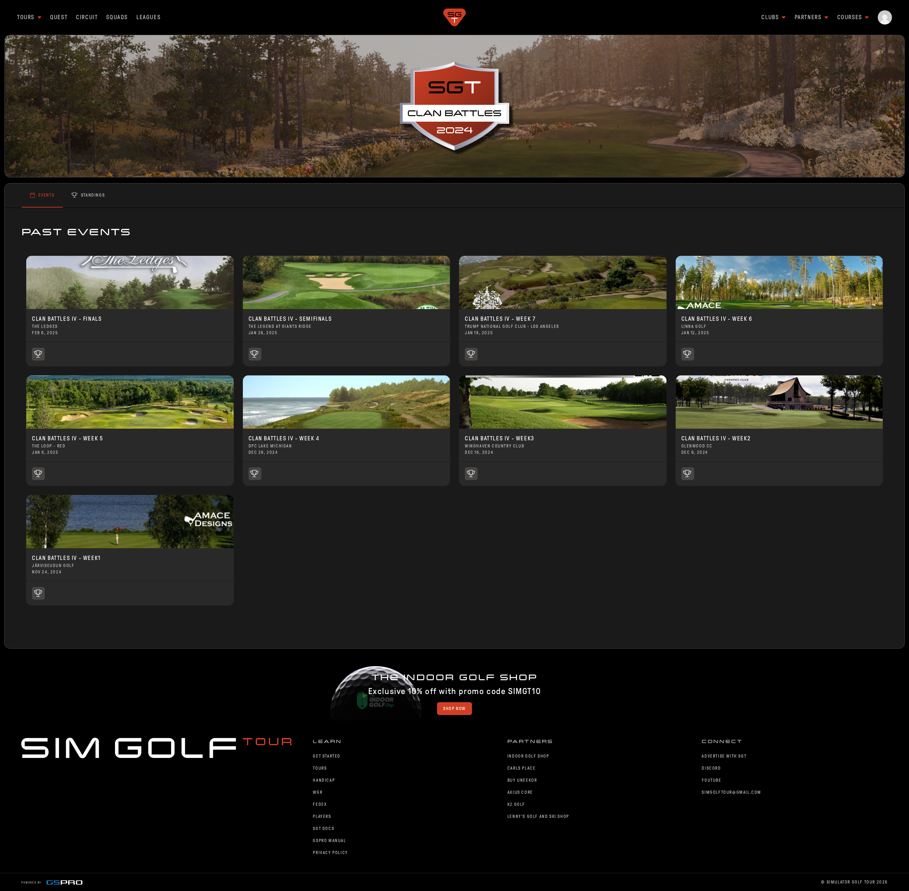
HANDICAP (324, 780)
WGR (317, 792)
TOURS (320, 768)
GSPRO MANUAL (329, 840)
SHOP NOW (454, 708)
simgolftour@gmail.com (731, 792)
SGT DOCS (323, 828)
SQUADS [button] (117, 17)
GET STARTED (327, 756)
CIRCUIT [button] (87, 17)
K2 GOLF (516, 804)
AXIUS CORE (520, 792)
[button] (885, 17)
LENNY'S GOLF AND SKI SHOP (538, 816)
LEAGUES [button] (148, 17)
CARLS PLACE (521, 768)
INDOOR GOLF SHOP (528, 756)
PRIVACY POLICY (330, 852)
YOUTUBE (711, 780)
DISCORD (711, 768)
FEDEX (320, 804)
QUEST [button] (58, 17)
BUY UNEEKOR (522, 780)
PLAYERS (322, 816)
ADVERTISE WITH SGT (724, 756)
